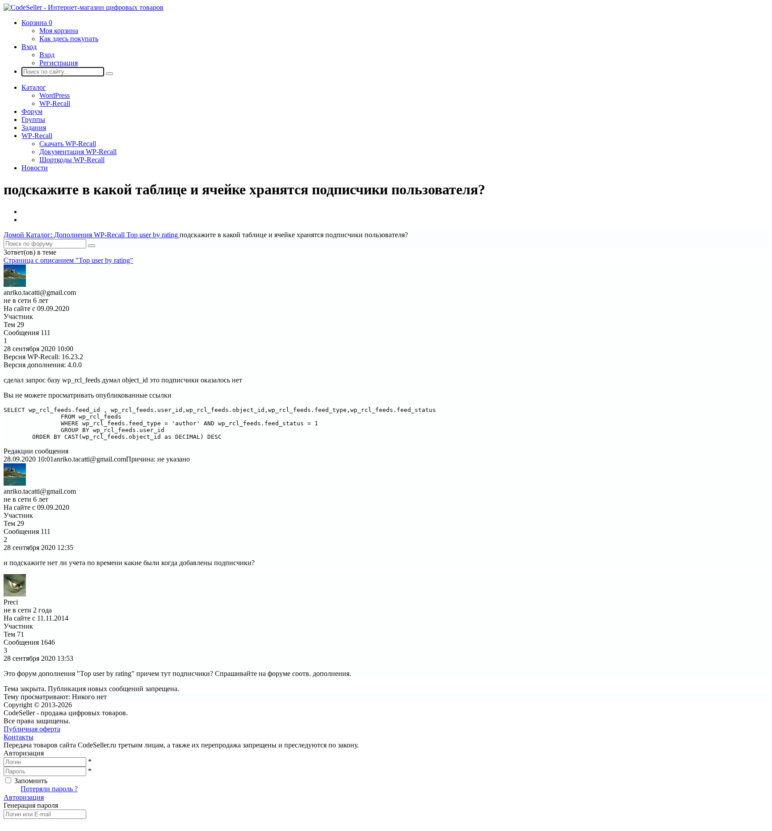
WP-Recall (54, 103)
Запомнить (30, 781)
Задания (33, 127)
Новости (34, 168)
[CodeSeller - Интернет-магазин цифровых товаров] (84, 7)
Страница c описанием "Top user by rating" (68, 260)
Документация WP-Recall (78, 151)
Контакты (19, 737)
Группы (33, 119)
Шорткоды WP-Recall (72, 160)
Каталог (33, 87)
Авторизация (24, 797)
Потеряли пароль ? (49, 789)
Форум (31, 111)
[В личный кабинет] (15, 284)
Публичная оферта (32, 729)
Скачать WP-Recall (67, 143)
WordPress (54, 95)
